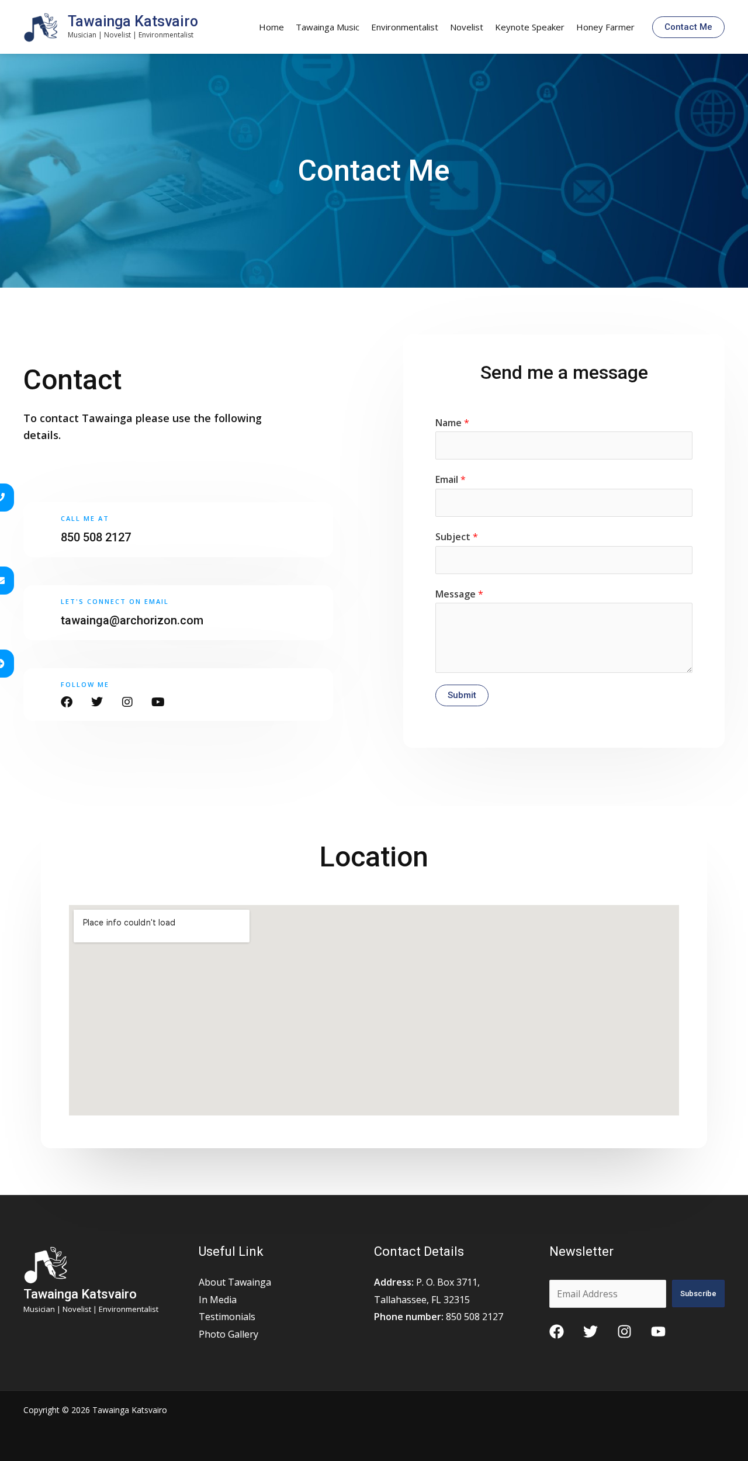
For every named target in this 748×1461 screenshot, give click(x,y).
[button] (688, 27)
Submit (462, 695)
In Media (218, 1299)
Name (452, 422)
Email (450, 479)
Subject (456, 536)
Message (459, 594)
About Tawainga (235, 1282)
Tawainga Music (327, 27)
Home (271, 27)
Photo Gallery (228, 1334)
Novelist (466, 27)
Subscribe (698, 1293)
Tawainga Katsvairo (133, 21)
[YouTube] (658, 1331)
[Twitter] (590, 1331)
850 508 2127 (96, 537)
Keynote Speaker (530, 27)
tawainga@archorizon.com (132, 620)
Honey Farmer (605, 27)
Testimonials (227, 1316)
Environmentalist (404, 27)
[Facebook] (556, 1331)
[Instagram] (624, 1331)
